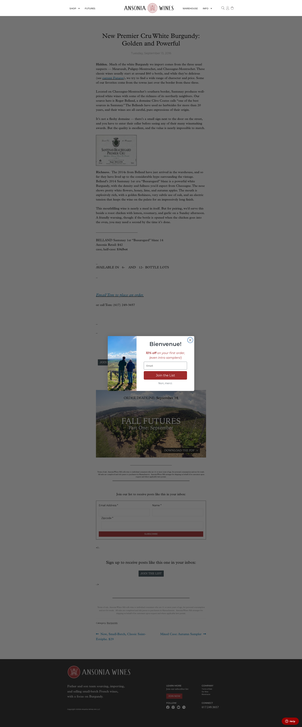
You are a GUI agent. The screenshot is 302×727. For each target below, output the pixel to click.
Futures (90, 8)
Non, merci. (165, 383)
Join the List (165, 375)
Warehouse (190, 8)
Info (205, 8)
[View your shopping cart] (232, 8)
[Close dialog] (190, 340)
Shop (73, 8)
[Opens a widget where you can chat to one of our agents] (290, 721)
